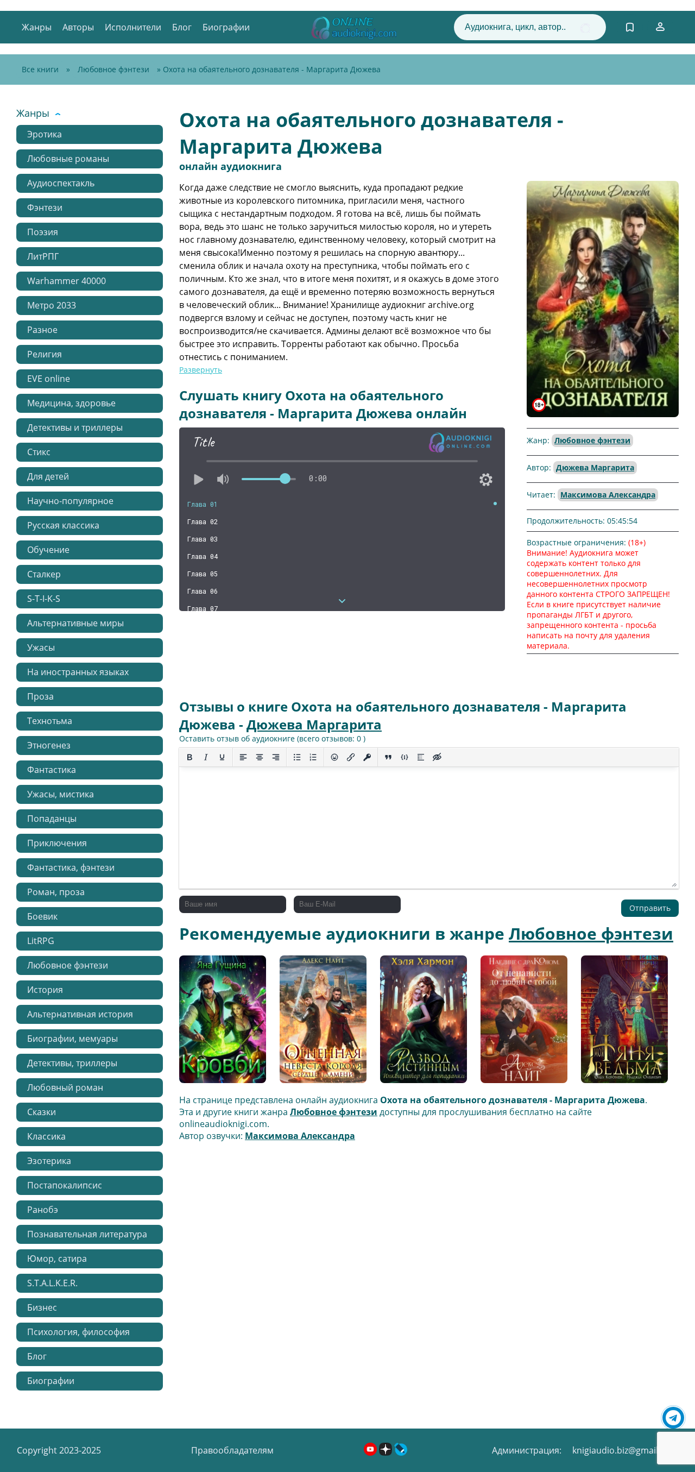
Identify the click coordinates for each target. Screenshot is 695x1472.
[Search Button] (585, 28)
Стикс (38, 452)
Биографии (226, 27)
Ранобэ (42, 1210)
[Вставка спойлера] (421, 757)
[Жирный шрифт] (189, 757)
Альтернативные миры (75, 623)
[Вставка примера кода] (404, 757)
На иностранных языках (78, 672)
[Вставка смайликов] (334, 757)
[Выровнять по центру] (259, 757)
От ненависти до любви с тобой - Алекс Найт (517, 1023)
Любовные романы (68, 159)
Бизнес (42, 1307)
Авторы (78, 27)
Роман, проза (56, 892)
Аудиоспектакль (60, 183)
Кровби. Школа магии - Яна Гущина (222, 1023)
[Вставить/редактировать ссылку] (351, 757)
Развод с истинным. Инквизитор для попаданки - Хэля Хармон (423, 1023)
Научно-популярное (70, 501)
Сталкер (44, 574)
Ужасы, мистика (60, 794)
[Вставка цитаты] (388, 757)
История (45, 990)
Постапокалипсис (64, 1185)
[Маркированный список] (297, 757)
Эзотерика (49, 1161)
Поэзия (42, 232)
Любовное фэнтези (113, 69)
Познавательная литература (87, 1234)
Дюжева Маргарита (595, 467)
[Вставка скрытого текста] (437, 757)
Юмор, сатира (57, 1259)
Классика (46, 1136)
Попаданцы (52, 819)
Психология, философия (78, 1332)
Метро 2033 (51, 305)
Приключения (57, 843)
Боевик (42, 916)
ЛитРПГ (43, 256)
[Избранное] (630, 27)
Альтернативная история (80, 1014)
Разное (42, 330)
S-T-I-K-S (43, 599)
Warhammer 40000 (66, 281)
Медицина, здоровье (71, 403)
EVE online (48, 379)
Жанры (37, 27)
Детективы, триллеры (72, 1063)
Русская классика (63, 525)
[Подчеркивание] (222, 757)
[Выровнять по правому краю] (276, 757)
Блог (182, 27)
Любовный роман (65, 1087)
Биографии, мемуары (72, 1039)
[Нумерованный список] (313, 757)
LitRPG (40, 941)
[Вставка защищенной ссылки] (367, 757)
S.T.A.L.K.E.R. (52, 1283)
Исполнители (133, 27)
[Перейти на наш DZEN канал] (386, 1452)
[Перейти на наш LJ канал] (400, 1452)
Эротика (44, 134)
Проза (40, 696)
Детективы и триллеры (75, 427)
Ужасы (41, 647)
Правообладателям (232, 1450)
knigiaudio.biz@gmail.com (625, 1450)
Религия (44, 354)
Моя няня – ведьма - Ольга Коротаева (622, 1023)
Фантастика (51, 770)
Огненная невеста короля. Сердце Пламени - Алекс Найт (319, 1023)
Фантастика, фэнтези (71, 867)
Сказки (41, 1112)
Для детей (48, 476)
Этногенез (49, 745)
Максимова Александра (607, 494)
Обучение (48, 550)
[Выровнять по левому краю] (243, 757)
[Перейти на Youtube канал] (371, 1452)
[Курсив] (206, 757)
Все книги (40, 69)
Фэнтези (44, 207)
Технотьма (49, 721)
